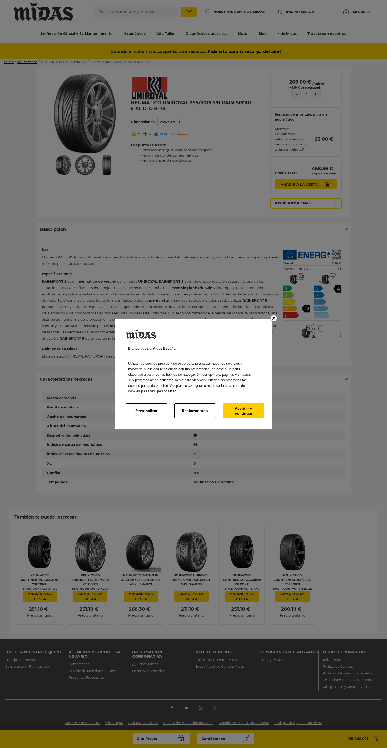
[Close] (274, 318)
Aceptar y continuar (243, 410)
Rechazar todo (195, 411)
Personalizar (146, 411)
